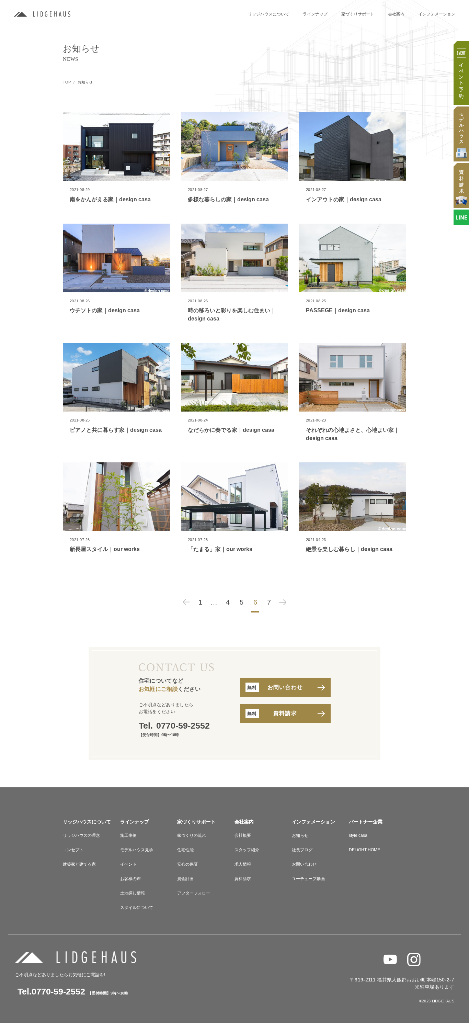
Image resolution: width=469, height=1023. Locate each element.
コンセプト (73, 849)
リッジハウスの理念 (81, 835)
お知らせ (300, 835)
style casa (358, 835)
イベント (128, 864)
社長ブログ (302, 849)
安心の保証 (187, 864)
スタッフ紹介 (247, 849)
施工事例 (128, 835)
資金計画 (185, 878)
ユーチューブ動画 (308, 878)
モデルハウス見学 (136, 849)
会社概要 (243, 835)
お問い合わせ (304, 864)
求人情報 (243, 864)
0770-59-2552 (183, 725)
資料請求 (243, 878)
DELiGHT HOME (364, 849)
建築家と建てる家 (79, 864)
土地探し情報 (132, 893)
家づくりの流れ (191, 835)
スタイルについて (136, 907)
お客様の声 (130, 878)
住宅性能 (185, 849)
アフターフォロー (193, 893)
